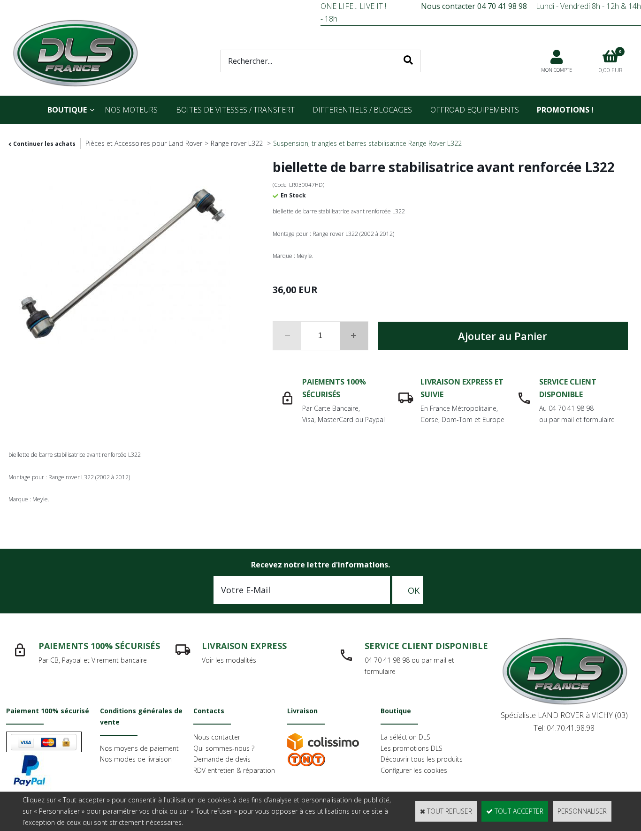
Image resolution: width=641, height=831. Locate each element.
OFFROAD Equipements (474, 110)
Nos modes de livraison (136, 759)
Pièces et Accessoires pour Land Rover (143, 143)
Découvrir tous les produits (422, 759)
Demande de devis (222, 759)
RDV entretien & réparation (234, 770)
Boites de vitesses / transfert (235, 110)
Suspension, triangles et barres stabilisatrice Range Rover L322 (367, 143)
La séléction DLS (405, 737)
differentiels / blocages (362, 110)
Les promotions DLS (412, 748)
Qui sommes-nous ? (223, 748)
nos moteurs (131, 110)
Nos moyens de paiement (139, 748)
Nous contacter (216, 737)
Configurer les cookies (414, 770)
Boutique (67, 110)
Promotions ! (565, 110)
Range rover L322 (238, 143)
